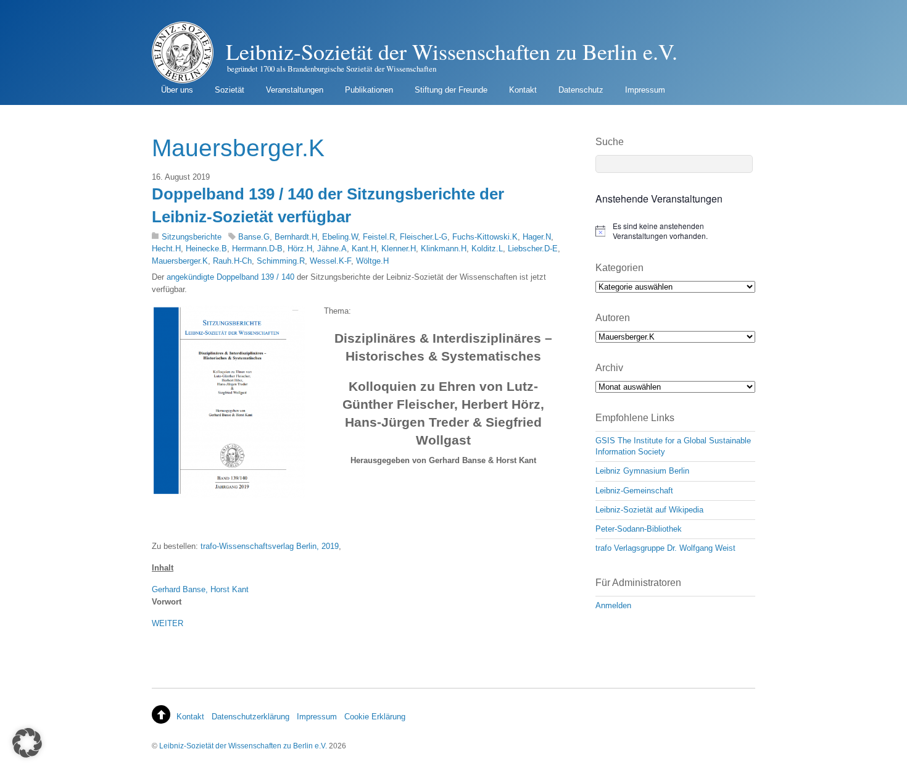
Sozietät (229, 89)
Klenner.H (398, 248)
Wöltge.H (372, 261)
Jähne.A (332, 248)
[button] (27, 743)
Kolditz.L (487, 248)
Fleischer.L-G (423, 236)
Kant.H (364, 248)
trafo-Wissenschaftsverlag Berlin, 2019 (270, 546)
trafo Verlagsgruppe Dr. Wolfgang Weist (665, 548)
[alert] (675, 231)
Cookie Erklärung (374, 716)
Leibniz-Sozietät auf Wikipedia (649, 509)
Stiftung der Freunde (451, 89)
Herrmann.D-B (257, 248)
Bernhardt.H (296, 236)
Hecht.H (166, 248)
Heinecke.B (206, 248)
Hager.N (537, 236)
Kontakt (523, 89)
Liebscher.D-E (533, 248)
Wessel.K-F (330, 261)
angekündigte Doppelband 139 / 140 (230, 277)
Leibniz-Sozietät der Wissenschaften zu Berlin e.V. (243, 746)
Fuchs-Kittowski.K (485, 236)
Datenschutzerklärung (250, 716)
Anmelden (613, 605)
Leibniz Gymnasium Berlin (642, 470)
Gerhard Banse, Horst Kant (200, 589)
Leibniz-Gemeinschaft (634, 490)
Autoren (612, 317)
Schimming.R (281, 261)
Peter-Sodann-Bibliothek (638, 529)
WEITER (167, 623)
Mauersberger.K (180, 261)
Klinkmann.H (443, 248)
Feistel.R (379, 236)
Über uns (177, 89)
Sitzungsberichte (192, 236)
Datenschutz (580, 89)
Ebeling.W (340, 236)
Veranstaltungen (294, 89)
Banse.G (254, 236)
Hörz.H (300, 248)
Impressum (645, 89)
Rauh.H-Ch (232, 261)
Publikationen (369, 89)
